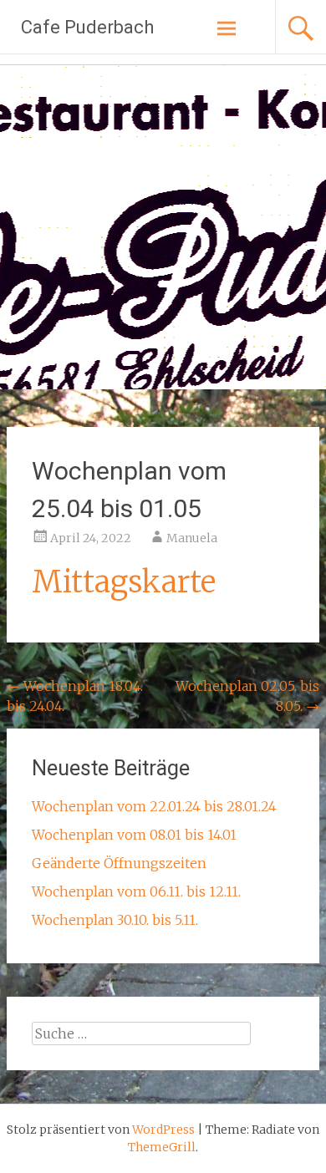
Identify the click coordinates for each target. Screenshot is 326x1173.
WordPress (163, 1129)
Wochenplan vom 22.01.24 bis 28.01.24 (154, 806)
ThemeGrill (162, 1147)
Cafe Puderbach (87, 27)
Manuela (191, 538)
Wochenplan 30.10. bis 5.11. (115, 919)
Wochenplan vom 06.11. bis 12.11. (136, 891)
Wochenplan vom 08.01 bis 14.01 (134, 834)
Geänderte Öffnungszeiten (119, 863)
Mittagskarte (124, 582)
